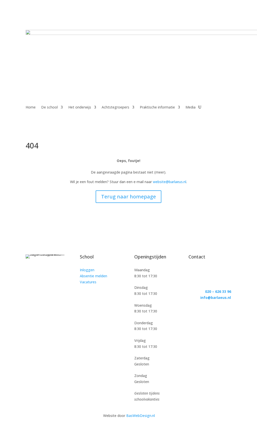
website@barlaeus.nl (169, 181)
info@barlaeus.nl (215, 297)
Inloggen (87, 269)
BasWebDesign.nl (140, 415)
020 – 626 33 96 (218, 291)
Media (190, 107)
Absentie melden (93, 276)
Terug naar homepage (128, 196)
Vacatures (88, 282)
